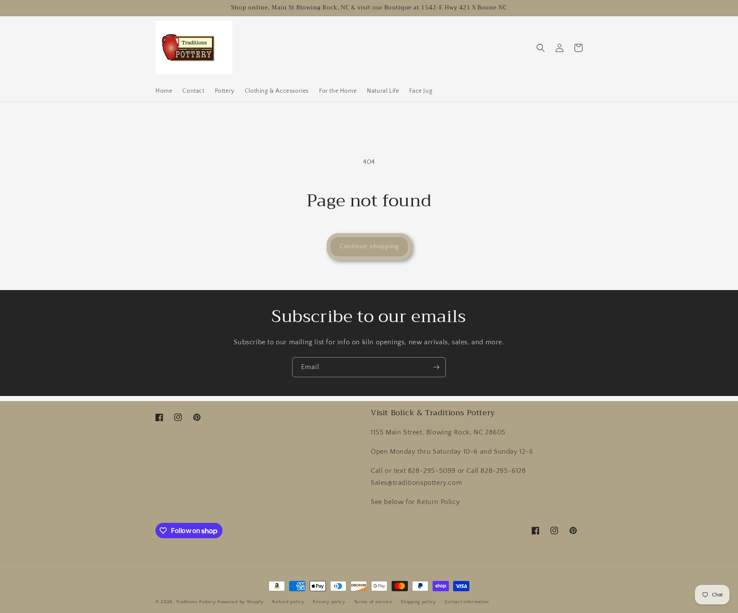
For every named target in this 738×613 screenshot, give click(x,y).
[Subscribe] (436, 367)
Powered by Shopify (240, 601)
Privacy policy (329, 601)
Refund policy (288, 601)
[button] (540, 47)
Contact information (467, 601)
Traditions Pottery (196, 601)
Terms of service (373, 601)
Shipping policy (418, 601)
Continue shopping (369, 246)
